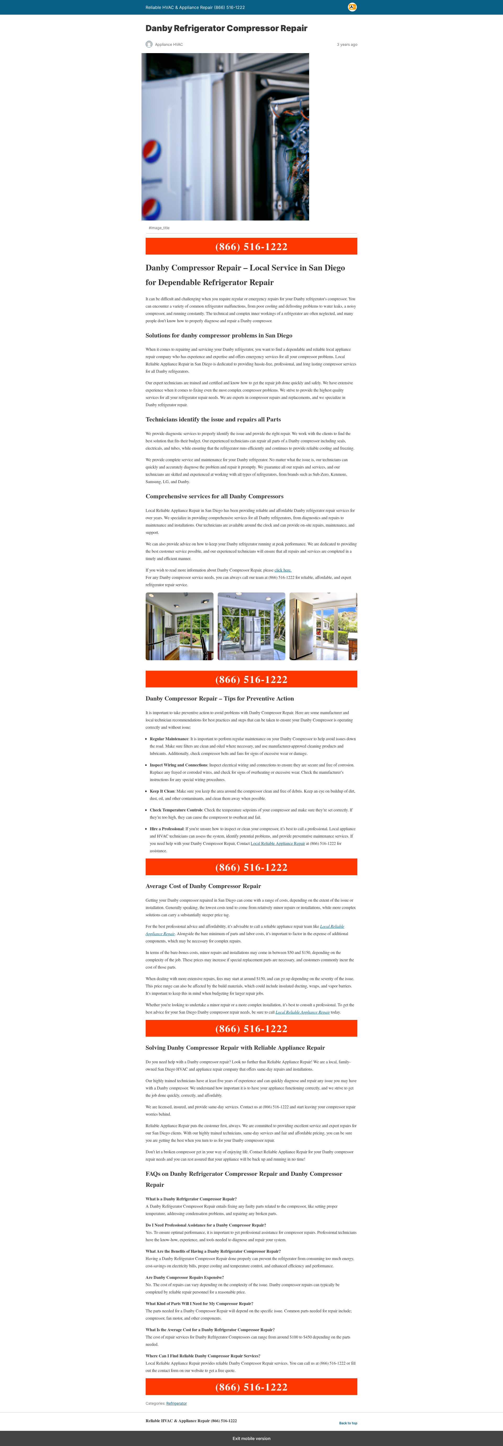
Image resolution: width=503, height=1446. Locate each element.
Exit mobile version (252, 1438)
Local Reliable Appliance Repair (278, 843)
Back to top (348, 1423)
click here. (283, 570)
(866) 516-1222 (251, 246)
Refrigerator (176, 1403)
